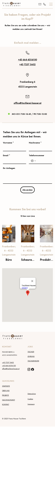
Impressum (31, 404)
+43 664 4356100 (27, 59)
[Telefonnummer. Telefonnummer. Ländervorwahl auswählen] (33, 161)
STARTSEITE (6, 386)
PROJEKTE (5, 395)
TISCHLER (31, 352)
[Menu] (51, 4)
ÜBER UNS (5, 390)
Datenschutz (32, 394)
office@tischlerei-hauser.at (27, 103)
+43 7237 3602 (27, 64)
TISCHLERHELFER (33, 361)
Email (6, 155)
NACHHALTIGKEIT (8, 400)
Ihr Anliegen (9, 168)
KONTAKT (5, 404)
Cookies (30, 399)
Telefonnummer (36, 155)
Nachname (35, 142)
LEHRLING (31, 356)
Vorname (8, 142)
